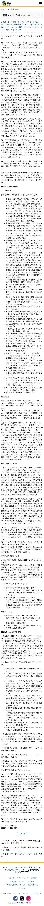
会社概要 (19, 27)
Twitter (22, 898)
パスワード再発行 (32, 22)
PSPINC (21, 903)
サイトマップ (16, 30)
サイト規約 (5, 30)
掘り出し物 (9, 870)
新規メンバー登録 (13, 9)
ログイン (21, 22)
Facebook (15, 898)
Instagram (28, 898)
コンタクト (36, 24)
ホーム (3, 9)
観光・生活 (28, 867)
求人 (35, 867)
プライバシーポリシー (32, 27)
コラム (17, 870)
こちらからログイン (26, 854)
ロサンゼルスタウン (22, 893)
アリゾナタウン (36, 893)
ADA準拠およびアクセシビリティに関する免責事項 (22, 885)
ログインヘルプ (25, 24)
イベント (24, 870)
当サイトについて (7, 27)
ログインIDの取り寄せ (9, 24)
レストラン (18, 867)
